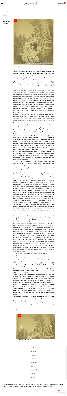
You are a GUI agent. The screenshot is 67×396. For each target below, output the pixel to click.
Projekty (33, 373)
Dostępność (33, 370)
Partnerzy (33, 358)
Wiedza (4, 13)
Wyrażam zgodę (33, 390)
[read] (3, 19)
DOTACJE (33, 366)
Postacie (5, 15)
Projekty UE (33, 362)
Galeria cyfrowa (33, 351)
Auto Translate (61, 393)
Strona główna (6, 11)
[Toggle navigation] (2, 3)
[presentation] (21, 326)
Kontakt (33, 377)
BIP (33, 347)
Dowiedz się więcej (48, 386)
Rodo (33, 355)
